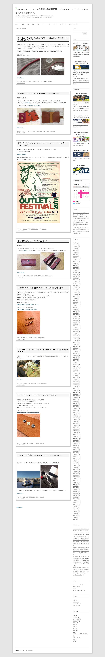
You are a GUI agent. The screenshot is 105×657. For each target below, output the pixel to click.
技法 (33, 24)
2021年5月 (75, 359)
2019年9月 (75, 395)
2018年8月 (75, 419)
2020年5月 (75, 381)
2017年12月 (75, 434)
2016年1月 (75, 476)
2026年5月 (75, 248)
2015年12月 (75, 478)
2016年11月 (75, 458)
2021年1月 (75, 366)
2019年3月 (75, 406)
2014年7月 (75, 510)
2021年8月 (75, 353)
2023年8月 (75, 309)
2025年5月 (75, 270)
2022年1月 (75, 344)
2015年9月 (75, 484)
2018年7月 (75, 421)
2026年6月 (75, 246)
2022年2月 (75, 342)
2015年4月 (75, 493)
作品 (44, 24)
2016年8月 (75, 464)
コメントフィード (77, 603)
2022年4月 (75, 338)
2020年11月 (75, 370)
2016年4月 (75, 471)
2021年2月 (75, 364)
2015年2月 (75, 497)
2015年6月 (75, 489)
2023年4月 (75, 316)
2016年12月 (75, 456)
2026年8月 (75, 243)
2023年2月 (75, 320)
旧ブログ (75, 588)
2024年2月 (75, 298)
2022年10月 (75, 327)
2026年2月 (75, 254)
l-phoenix (50, 81)
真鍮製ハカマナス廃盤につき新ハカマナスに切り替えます (40, 288)
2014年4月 (75, 515)
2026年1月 (75, 256)
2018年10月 (75, 416)
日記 (23, 24)
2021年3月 (75, 362)
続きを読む (20, 77)
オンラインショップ (73, 24)
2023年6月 (75, 313)
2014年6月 (75, 511)
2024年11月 (75, 281)
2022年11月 (75, 326)
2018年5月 (75, 425)
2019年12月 (75, 390)
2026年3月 (75, 252)
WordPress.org (76, 605)
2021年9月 (75, 351)
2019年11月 (75, 392)
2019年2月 (75, 408)
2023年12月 (75, 302)
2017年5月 (75, 447)
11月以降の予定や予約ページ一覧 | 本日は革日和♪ (81, 564)
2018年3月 (75, 429)
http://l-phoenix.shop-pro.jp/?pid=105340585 (28, 412)
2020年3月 (75, 384)
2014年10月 (75, 504)
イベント (55, 24)
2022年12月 (75, 324)
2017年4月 (75, 449)
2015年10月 (75, 482)
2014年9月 (75, 506)
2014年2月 (75, 519)
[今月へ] (86, 185)
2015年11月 (75, 480)
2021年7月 (75, 355)
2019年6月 (75, 401)
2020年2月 (75, 386)
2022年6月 (75, 335)
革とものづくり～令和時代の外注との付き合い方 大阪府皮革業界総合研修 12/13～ (81, 540)
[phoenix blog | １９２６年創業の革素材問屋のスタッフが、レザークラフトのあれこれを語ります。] (52, 11)
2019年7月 (75, 399)
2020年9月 (75, 373)
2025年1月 (75, 278)
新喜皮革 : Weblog (21, 154)
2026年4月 (75, 250)
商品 (28, 24)
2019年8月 (75, 397)
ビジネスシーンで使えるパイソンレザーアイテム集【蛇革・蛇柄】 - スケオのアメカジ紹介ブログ (81, 534)
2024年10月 (75, 283)
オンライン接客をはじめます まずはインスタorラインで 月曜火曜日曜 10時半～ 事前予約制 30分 (81, 569)
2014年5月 (75, 513)
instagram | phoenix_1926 (79, 590)
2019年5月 (75, 403)
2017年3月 (75, 451)
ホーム (17, 24)
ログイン (75, 600)
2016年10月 (75, 460)
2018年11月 (75, 414)
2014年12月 (75, 500)
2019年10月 (75, 394)
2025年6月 (75, 268)
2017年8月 (75, 441)
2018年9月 (75, 418)
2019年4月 (75, 405)
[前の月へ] (83, 185)
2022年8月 (75, 331)
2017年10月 (75, 438)
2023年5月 (75, 314)
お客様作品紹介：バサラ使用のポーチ (32, 241)
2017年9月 (75, 440)
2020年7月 (75, 377)
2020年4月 (75, 383)
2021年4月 (75, 360)
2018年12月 (75, 412)
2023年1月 (75, 322)
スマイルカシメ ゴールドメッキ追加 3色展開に (37, 395)
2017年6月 (75, 445)
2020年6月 (75, 379)
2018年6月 (75, 423)
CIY (74, 615)
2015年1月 (75, 498)
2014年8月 (75, 508)
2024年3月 (75, 296)
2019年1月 (75, 410)
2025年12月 (75, 257)
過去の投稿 (19, 507)
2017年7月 (75, 443)
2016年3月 (75, 473)
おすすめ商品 (76, 619)
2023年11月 (75, 303)
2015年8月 (75, 486)
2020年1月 (75, 388)
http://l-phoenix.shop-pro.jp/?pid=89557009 (27, 309)
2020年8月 (75, 375)
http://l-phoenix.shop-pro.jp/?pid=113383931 (28, 304)
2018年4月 (75, 427)
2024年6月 (75, 291)
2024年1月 (75, 300)
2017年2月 (75, 452)
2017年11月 (75, 436)
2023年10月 (75, 305)
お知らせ (75, 621)
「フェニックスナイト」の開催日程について (81, 103)
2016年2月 (75, 475)
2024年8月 (75, 287)
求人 (49, 24)
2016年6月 (75, 467)
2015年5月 (75, 491)
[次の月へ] (88, 185)
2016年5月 (75, 469)
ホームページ (63, 24)
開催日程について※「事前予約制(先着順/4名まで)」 (80, 125)
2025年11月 (75, 259)
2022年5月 (75, 337)
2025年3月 (75, 274)
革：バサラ (30, 275)
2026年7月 (75, 245)
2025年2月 (75, 276)
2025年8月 (75, 265)
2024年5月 (75, 292)
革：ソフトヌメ (31, 131)
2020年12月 (75, 368)
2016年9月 (75, 462)
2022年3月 (75, 340)
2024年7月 (75, 289)
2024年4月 (75, 294)
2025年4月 (75, 272)
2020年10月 (75, 372)
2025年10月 (75, 261)
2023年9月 (75, 307)
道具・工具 (75, 637)
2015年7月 (75, 487)
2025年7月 (75, 267)
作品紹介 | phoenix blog (34, 105)
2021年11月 (75, 348)
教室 (38, 24)
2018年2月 (75, 430)
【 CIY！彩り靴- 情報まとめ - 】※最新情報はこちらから (81, 144)
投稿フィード (76, 602)
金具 (24, 337)
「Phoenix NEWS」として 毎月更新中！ (81, 159)
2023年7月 (75, 311)
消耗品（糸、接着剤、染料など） (80, 633)
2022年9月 (75, 329)
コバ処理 (30, 81)
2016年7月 (75, 465)
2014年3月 (75, 517)
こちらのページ (26, 102)
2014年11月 (75, 502)
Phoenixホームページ (78, 584)
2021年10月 (75, 349)
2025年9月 (75, 263)
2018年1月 (75, 432)
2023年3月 (75, 318)
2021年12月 (75, 346)
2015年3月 (75, 495)
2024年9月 (75, 285)
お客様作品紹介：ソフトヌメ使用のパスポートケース (38, 93)
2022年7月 (75, 333)
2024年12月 (75, 279)
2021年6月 (75, 357)
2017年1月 (75, 454)
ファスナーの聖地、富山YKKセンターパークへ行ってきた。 (41, 455)
